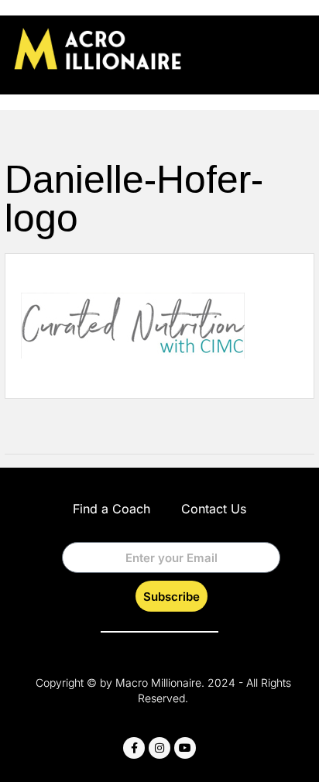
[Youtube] (185, 748)
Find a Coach (111, 508)
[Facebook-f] (134, 748)
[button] (294, 47)
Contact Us (213, 508)
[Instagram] (159, 748)
